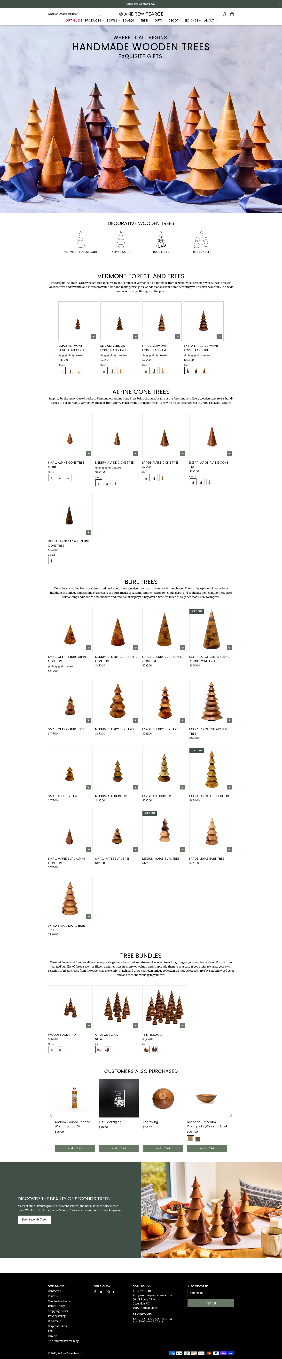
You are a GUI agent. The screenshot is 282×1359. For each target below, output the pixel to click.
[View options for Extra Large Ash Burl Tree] (229, 787)
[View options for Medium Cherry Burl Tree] (135, 720)
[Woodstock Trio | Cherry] (51, 1049)
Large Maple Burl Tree (206, 859)
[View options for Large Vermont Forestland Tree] (177, 336)
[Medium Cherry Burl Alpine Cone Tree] (117, 629)
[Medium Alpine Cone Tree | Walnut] (107, 483)
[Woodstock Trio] (70, 1007)
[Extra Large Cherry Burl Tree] (211, 702)
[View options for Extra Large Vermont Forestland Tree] (219, 336)
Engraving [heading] (150, 1122)
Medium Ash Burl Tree (112, 796)
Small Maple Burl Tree (112, 859)
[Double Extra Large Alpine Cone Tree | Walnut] (51, 560)
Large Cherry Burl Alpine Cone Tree (162, 659)
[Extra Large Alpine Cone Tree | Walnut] (201, 482)
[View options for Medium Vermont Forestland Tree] (135, 336)
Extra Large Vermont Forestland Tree (201, 348)
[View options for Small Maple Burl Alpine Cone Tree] (88, 849)
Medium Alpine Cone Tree (114, 463)
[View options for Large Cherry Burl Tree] (182, 720)
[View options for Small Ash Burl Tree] (88, 787)
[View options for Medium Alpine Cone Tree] (135, 453)
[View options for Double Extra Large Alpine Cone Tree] (88, 532)
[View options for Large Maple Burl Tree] (229, 849)
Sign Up (211, 1302)
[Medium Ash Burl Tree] (117, 769)
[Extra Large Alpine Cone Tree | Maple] (209, 482)
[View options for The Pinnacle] (182, 1025)
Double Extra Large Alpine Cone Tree (69, 543)
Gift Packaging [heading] (110, 1122)
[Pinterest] (108, 1292)
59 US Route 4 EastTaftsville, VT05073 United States (145, 1303)
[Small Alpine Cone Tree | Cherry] (51, 477)
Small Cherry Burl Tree (66, 729)
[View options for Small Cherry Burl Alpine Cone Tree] (88, 647)
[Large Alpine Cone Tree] (164, 435)
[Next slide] (230, 1115)
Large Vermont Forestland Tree (155, 348)
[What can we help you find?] (73, 14)
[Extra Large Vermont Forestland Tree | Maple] (204, 370)
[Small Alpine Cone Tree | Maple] (68, 477)
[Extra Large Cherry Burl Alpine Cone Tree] (211, 629)
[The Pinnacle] (164, 1007)
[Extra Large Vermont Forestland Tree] (203, 321)
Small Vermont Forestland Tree (71, 348)
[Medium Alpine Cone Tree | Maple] (115, 483)
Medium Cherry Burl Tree (115, 729)
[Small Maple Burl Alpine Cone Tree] (70, 831)
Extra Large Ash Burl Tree (210, 796)
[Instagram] (102, 1292)
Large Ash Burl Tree (158, 796)
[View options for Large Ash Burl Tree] (182, 787)
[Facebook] (95, 1292)
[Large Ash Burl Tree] (164, 769)
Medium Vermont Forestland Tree (113, 348)
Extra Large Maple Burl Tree (66, 928)
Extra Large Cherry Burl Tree (209, 731)
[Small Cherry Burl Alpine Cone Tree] (70, 629)
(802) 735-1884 (142, 1291)
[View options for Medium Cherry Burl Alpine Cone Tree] (135, 647)
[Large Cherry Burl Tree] (164, 702)
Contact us (142, 1286)
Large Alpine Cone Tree (160, 463)
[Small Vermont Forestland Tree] (78, 321)
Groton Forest (107, 1035)
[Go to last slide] (51, 1115)
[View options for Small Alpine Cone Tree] (88, 453)
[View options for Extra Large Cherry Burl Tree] (229, 720)
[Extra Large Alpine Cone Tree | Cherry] (193, 482)
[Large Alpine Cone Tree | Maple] (162, 477)
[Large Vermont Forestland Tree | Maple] (162, 370)
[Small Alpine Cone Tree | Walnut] (60, 477)
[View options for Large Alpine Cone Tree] (182, 453)
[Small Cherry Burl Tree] (70, 702)
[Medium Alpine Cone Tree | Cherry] (99, 483)
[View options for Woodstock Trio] (88, 1025)
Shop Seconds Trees (34, 1219)
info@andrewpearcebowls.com (152, 1295)
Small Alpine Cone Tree (66, 463)
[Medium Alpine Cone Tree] (117, 435)
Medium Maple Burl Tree (160, 859)
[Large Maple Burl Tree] (211, 831)
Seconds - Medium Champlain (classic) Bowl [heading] (207, 1124)
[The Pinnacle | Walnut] (154, 1049)
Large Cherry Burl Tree (161, 729)
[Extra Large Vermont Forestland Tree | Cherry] (188, 370)
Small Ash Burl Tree (63, 796)
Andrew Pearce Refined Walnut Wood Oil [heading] (72, 1124)
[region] (141, 1115)
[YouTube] (115, 1292)
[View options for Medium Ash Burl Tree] (135, 787)
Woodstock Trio (62, 1035)
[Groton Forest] (117, 1007)
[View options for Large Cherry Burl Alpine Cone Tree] (182, 647)
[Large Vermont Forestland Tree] (162, 321)
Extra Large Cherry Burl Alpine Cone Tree (209, 659)
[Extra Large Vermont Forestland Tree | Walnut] (196, 370)
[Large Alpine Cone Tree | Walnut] (154, 477)
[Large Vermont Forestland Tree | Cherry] (146, 370)
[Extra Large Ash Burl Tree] (211, 769)
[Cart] (232, 14)
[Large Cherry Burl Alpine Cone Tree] (164, 629)
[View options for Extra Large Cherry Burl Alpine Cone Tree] (229, 647)
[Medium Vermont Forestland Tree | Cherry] (104, 370)
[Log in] (225, 14)
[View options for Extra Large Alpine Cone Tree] (229, 453)
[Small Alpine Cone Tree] (70, 435)
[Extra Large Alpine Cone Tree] (211, 435)
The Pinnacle (152, 1035)
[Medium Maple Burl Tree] (164, 831)
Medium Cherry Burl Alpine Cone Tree (116, 659)
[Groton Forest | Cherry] (99, 1049)
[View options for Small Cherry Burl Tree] (88, 720)
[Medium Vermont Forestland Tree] (120, 321)
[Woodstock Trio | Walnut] (60, 1049)
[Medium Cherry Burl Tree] (117, 702)
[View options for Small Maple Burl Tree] (135, 849)
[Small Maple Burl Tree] (117, 831)
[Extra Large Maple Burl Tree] (70, 898)
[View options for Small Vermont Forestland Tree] (93, 336)
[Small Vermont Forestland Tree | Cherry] (62, 370)
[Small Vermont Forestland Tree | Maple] (79, 370)
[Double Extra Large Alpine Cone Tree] (70, 514)
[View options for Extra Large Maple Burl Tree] (88, 916)
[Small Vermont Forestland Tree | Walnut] (70, 370)
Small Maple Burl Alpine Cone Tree (66, 861)
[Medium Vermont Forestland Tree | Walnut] (112, 370)
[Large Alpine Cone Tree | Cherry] (146, 477)
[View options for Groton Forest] (135, 1025)
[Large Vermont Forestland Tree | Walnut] (154, 370)
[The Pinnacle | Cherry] (146, 1049)
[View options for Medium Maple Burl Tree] (182, 849)
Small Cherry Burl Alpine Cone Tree (67, 659)
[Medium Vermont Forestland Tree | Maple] (121, 370)
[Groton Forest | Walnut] (107, 1049)
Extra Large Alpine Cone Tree (208, 465)
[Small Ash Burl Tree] (70, 769)
